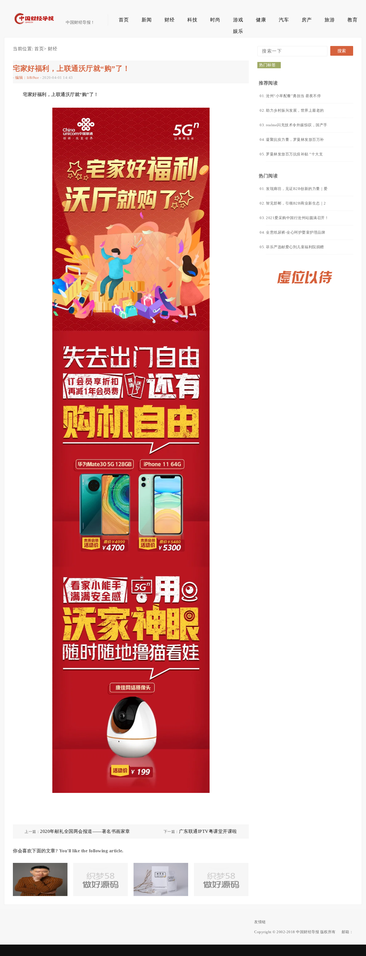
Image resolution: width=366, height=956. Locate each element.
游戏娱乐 (238, 21)
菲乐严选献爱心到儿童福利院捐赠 (295, 247)
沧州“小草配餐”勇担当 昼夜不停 (293, 96)
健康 (261, 20)
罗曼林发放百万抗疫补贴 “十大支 (294, 154)
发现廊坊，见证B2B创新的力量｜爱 (297, 189)
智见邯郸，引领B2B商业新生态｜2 (296, 203)
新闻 (147, 20)
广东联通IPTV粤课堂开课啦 (208, 831)
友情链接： (260, 922)
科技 (192, 20)
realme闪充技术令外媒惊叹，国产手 (296, 125)
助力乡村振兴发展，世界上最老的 (295, 110)
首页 (124, 20)
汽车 (284, 20)
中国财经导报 (307, 932)
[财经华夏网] (39, 26)
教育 (352, 20)
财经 (169, 20)
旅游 (330, 20)
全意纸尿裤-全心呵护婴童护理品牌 (295, 232)
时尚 (215, 20)
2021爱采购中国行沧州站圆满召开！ (297, 218)
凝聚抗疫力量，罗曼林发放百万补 (295, 139)
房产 (307, 20)
